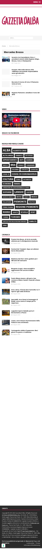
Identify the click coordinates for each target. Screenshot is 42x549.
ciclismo (15, 169)
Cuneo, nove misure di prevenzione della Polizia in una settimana (25, 321)
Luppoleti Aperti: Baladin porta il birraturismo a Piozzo (22, 312)
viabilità (32, 221)
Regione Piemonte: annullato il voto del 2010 (26, 93)
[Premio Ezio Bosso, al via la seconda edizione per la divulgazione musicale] (6, 243)
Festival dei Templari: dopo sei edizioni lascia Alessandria (25, 250)
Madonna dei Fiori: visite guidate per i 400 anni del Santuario (24, 259)
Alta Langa (8, 155)
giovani (7, 192)
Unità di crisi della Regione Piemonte (14, 221)
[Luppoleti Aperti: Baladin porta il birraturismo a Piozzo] (6, 315)
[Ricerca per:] (21, 38)
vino (5, 225)
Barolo (5, 165)
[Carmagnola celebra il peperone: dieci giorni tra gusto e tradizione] (6, 334)
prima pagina (8, 207)
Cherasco (6, 169)
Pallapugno (7, 202)
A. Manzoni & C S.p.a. (31, 541)
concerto (24, 169)
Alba (6, 150)
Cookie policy (30, 543)
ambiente (19, 155)
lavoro (29, 192)
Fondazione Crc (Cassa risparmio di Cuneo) (16, 187)
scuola (24, 212)
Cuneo (18, 179)
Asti (22, 160)
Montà (26, 197)
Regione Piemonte (27, 206)
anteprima (29, 155)
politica (32, 202)
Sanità (15, 212)
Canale (21, 165)
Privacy (38, 543)
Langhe (19, 192)
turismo (15, 217)
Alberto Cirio (19, 150)
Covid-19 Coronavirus (24, 174)
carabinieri (30, 165)
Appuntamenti (10, 160)
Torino (5, 217)
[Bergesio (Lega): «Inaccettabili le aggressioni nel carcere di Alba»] (6, 272)
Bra (13, 164)
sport (32, 212)
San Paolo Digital (16, 531)
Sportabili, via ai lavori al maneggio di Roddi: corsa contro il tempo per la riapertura (24, 301)
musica (34, 197)
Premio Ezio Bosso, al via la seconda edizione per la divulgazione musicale (24, 240)
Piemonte (20, 201)
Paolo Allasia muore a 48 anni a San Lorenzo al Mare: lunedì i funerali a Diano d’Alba (25, 280)
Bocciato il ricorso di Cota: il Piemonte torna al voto (25, 83)
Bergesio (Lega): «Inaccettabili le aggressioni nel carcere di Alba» (23, 269)
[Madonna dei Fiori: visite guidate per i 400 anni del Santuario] (6, 262)
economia (7, 184)
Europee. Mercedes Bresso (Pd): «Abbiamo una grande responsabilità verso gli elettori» (25, 71)
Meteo (19, 197)
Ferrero (17, 184)
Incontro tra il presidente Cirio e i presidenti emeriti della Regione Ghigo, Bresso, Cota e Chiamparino (25, 59)
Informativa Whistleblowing (32, 545)
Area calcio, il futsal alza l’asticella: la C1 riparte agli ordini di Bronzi (25, 290)
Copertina (34, 169)
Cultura (8, 179)
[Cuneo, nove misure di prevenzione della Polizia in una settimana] (6, 324)
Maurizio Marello (8, 197)
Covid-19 (6, 174)
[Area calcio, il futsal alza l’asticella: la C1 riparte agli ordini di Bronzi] (6, 293)
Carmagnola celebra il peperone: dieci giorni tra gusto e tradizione (24, 331)
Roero (6, 212)
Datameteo (27, 179)
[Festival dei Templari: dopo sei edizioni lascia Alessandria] (6, 253)
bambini (29, 160)
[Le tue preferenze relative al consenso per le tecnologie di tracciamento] (3, 545)
